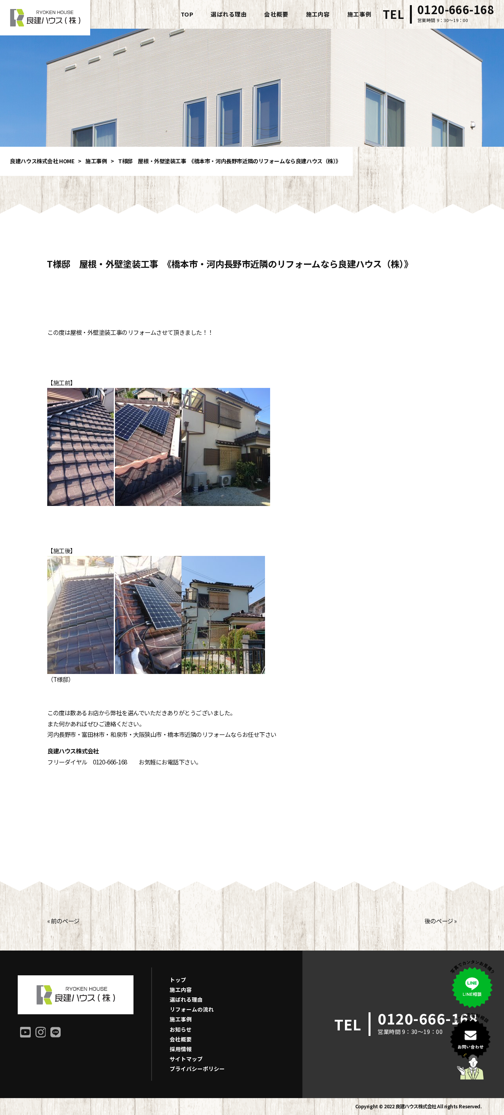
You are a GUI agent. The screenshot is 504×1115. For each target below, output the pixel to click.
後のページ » (440, 920)
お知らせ (181, 1029)
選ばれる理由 (186, 999)
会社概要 (181, 1039)
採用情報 (181, 1049)
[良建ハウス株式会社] (45, 18)
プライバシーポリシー (197, 1069)
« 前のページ (63, 920)
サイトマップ (186, 1059)
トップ (178, 980)
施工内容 (181, 989)
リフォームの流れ (192, 1009)
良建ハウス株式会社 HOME (42, 161)
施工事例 (96, 161)
